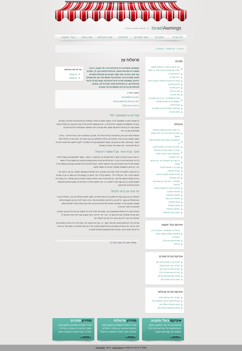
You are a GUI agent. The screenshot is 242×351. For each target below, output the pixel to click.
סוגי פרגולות (104, 37)
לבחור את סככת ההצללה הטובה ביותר (164, 81)
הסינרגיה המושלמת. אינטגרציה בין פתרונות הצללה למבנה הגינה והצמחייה (165, 233)
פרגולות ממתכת (173, 195)
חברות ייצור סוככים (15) (170, 265)
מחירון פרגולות (173, 171)
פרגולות (123, 37)
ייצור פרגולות (174, 157)
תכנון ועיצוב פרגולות (171, 212)
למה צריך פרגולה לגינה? (170, 167)
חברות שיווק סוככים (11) (169, 272)
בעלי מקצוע (68, 37)
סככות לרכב (175, 105)
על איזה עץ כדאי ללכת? (130, 105)
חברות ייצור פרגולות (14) (169, 297)
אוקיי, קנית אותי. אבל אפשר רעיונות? (126, 101)
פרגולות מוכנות (173, 191)
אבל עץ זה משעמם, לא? (130, 97)
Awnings (166, 28)
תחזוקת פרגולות (173, 209)
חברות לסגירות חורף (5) (170, 269)
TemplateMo (100, 348)
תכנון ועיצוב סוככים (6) (170, 279)
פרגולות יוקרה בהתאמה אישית (167, 188)
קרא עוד (86, 337)
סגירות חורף (175, 91)
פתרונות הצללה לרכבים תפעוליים (166, 108)
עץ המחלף (73, 74)
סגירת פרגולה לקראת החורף (168, 174)
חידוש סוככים (174, 74)
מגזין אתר (87, 37)
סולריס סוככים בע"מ (171, 240)
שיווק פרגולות (174, 202)
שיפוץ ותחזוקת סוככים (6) (169, 276)
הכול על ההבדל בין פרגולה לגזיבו (166, 147)
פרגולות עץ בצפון (173, 198)
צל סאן (177, 244)
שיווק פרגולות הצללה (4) (169, 304)
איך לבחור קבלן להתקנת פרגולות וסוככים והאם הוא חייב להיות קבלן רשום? (165, 133)
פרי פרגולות (73, 78)
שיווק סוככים (174, 112)
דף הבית (178, 37)
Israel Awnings (118, 348)
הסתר (130, 93)
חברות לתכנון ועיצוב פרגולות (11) (166, 301)
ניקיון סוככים (174, 87)
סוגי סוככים (141, 37)
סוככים (159, 37)
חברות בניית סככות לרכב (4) (168, 262)
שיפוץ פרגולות (174, 205)
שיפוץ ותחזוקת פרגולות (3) (168, 308)
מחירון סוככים (174, 84)
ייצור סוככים (175, 77)
